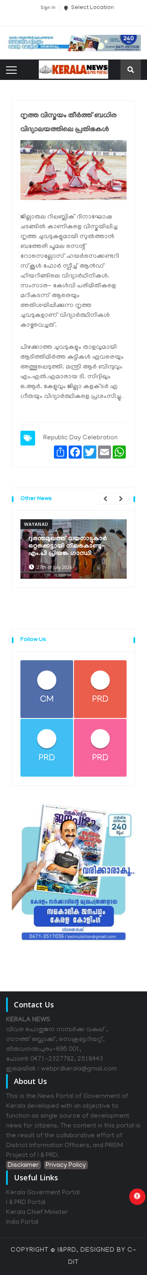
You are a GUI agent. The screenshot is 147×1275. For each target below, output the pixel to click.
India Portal (22, 1222)
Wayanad (36, 524)
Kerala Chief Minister (37, 1212)
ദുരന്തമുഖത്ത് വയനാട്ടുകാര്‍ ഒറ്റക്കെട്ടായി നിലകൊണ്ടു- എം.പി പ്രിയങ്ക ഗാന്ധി (68, 546)
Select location (92, 8)
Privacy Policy (66, 1165)
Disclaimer (23, 1165)
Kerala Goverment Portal (43, 1193)
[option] (73, 549)
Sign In (48, 8)
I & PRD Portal (25, 1203)
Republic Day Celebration (80, 438)
